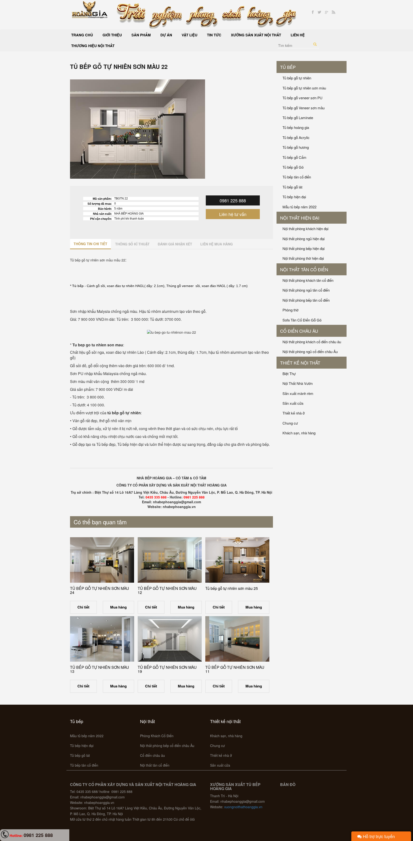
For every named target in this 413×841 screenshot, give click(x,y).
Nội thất (147, 721)
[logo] (89, 9)
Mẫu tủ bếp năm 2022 (299, 206)
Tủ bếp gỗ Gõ (293, 167)
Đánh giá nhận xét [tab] (175, 244)
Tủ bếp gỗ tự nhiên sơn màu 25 (231, 588)
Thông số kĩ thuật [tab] (132, 244)
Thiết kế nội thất (300, 363)
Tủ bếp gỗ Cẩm (294, 157)
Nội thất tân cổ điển (304, 269)
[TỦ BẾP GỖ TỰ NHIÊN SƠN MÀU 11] (237, 639)
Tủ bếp (288, 67)
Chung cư (290, 423)
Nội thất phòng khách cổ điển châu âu (312, 341)
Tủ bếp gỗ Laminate (298, 117)
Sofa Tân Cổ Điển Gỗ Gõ (302, 319)
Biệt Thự (289, 373)
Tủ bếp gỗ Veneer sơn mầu (304, 107)
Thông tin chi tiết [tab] (90, 243)
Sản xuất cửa (293, 403)
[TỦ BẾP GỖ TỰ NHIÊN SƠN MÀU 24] (102, 560)
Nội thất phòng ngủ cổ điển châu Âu (310, 351)
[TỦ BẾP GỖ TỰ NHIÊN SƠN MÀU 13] (102, 639)
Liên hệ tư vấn (232, 214)
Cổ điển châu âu (299, 331)
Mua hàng (118, 607)
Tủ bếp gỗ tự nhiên (297, 77)
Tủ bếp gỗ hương (296, 147)
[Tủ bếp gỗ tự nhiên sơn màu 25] (237, 560)
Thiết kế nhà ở (294, 412)
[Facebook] (313, 12)
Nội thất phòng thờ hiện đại (303, 258)
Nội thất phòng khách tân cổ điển (308, 280)
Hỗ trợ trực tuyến (378, 836)
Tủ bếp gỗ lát (292, 186)
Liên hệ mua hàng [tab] (216, 244)
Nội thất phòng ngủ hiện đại (304, 238)
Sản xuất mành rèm (298, 393)
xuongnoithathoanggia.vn (243, 806)
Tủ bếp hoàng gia (296, 127)
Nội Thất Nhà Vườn (298, 383)
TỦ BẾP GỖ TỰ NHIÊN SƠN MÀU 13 (99, 669)
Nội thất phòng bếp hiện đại (304, 248)
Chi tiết (83, 607)
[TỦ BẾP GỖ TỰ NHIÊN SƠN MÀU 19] (170, 639)
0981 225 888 (233, 200)
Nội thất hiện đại (299, 218)
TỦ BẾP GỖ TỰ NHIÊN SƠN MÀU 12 (167, 590)
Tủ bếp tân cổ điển (297, 176)
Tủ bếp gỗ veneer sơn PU (302, 97)
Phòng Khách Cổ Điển (157, 735)
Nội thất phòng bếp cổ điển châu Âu (167, 745)
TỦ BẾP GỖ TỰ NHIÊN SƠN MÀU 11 (234, 669)
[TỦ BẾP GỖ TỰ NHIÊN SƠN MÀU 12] (170, 560)
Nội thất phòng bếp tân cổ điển (306, 300)
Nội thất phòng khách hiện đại (305, 228)
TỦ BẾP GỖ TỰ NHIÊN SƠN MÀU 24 (99, 590)
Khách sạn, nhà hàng (299, 432)
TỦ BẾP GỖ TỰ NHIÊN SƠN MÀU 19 (167, 669)
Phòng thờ (291, 309)
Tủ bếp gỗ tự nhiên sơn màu (304, 87)
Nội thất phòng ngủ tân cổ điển (306, 290)
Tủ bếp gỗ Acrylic (296, 137)
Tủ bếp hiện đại (294, 196)
